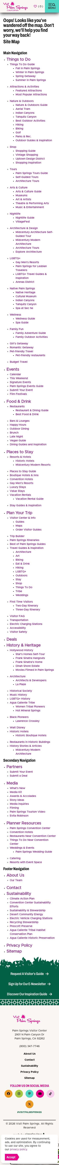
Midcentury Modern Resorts (33, 464)
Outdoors (21, 575)
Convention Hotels (21, 479)
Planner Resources (24, 823)
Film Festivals (18, 394)
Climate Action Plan (22, 898)
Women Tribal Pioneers (30, 706)
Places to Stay (20, 452)
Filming (14, 808)
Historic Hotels (25, 461)
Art (18, 556)
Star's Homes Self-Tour (30, 654)
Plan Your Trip (19, 513)
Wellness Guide (25, 318)
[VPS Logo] (29, 1019)
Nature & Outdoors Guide (32, 105)
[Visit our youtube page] (40, 1094)
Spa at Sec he (24, 308)
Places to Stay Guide (23, 471)
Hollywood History (21, 650)
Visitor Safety (18, 632)
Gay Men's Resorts (27, 262)
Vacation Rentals (20, 495)
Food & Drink (19, 402)
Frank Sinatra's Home (29, 662)
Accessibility (18, 628)
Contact (14, 888)
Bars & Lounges (20, 421)
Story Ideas (17, 800)
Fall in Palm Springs (28, 68)
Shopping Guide (26, 151)
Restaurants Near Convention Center (33, 836)
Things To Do (24, 587)
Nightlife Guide (25, 217)
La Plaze (21, 684)
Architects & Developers (31, 680)
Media (12, 783)
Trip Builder (17, 536)
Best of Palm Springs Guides (28, 544)
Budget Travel (19, 362)
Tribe (19, 591)
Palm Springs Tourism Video (27, 811)
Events (13, 369)
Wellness (15, 314)
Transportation (19, 620)
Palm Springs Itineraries (24, 540)
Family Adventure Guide (31, 333)
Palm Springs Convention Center (30, 828)
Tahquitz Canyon (26, 117)
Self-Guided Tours (27, 177)
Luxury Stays (18, 487)
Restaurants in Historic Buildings (30, 742)
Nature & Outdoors (22, 101)
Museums (21, 195)
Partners (14, 767)
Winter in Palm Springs (30, 72)
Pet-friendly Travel (21, 351)
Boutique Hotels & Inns (24, 475)
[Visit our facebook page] (8, 1094)
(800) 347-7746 (29, 1046)
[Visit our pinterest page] (29, 1094)
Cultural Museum (26, 296)
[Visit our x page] (29, 1104)
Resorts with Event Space (26, 862)
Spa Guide (22, 322)
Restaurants (17, 406)
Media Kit (16, 792)
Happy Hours (18, 425)
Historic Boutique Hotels (31, 735)
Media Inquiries (19, 804)
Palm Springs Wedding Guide (34, 851)
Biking (19, 128)
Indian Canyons (25, 113)
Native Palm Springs (22, 288)
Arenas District (25, 282)
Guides (20, 521)
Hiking (19, 124)
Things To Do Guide (22, 64)
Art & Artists (23, 199)
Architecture (23, 552)
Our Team (16, 880)
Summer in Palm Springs (31, 80)
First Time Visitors (21, 601)
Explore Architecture (29, 251)
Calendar (15, 374)
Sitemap (14, 951)
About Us (15, 875)
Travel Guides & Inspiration (26, 548)
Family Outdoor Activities (32, 337)
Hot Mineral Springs (28, 710)
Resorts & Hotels (20, 457)
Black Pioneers (19, 717)
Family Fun (16, 329)
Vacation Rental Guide (30, 499)
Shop (13, 147)
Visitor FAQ (17, 616)
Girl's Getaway (19, 343)
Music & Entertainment (30, 207)
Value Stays (17, 491)
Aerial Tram (23, 109)
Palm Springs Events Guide (26, 386)
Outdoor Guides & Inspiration (34, 140)
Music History (18, 694)
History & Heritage (24, 645)
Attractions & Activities (24, 86)
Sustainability (19, 894)
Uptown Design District (30, 158)
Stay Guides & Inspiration (25, 505)
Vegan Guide (18, 440)
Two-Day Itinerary (27, 605)
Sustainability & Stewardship (27, 910)
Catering (15, 858)
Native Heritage (25, 292)
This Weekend (19, 378)
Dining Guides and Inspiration (28, 444)
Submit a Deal (18, 775)
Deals (12, 639)
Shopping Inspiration (28, 162)
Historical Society (21, 691)
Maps (19, 525)
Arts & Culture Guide (28, 191)
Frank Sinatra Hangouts (30, 658)
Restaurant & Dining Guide (32, 410)
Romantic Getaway (21, 347)
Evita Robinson (19, 815)
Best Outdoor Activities (30, 120)
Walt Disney (17, 727)
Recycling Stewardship (24, 922)
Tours (13, 169)
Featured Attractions (29, 90)
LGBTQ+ (15, 258)
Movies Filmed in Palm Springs (35, 670)
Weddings (22, 595)
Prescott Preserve (21, 926)
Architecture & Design (24, 228)
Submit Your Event (21, 390)
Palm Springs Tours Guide (32, 173)
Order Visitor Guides (28, 529)
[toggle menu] (52, 6)
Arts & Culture (19, 187)
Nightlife (15, 213)
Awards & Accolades (23, 796)
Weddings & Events (22, 848)
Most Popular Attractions (31, 94)
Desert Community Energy (26, 914)
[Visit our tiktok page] (50, 1094)
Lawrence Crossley (27, 721)
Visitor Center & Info (23, 518)
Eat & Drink (23, 563)
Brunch (14, 432)
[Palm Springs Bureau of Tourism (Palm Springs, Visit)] (15, 6)
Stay (18, 579)
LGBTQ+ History (20, 698)
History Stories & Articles (26, 746)
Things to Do (18, 59)
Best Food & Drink (27, 414)
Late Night (16, 436)
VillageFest (23, 221)
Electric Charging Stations (26, 624)
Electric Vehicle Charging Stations (31, 918)
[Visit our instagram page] (19, 1094)
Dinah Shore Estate (28, 666)
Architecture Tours (27, 181)
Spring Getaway (26, 76)
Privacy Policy (19, 945)
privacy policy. (19, 1149)
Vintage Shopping (27, 155)
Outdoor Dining (19, 428)
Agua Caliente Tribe (22, 702)
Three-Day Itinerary (28, 609)
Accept (11, 1157)
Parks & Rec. (23, 136)
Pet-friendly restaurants (30, 355)
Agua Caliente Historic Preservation (32, 938)
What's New (17, 788)
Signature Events (20, 382)
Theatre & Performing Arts (32, 203)
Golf (18, 132)
